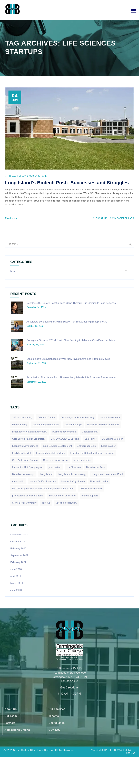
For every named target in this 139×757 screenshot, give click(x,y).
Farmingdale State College (50, 453)
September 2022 (19, 555)
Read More (11, 218)
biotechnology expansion (46, 424)
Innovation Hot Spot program (27, 467)
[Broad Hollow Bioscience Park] (12, 9)
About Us (10, 709)
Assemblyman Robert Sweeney (77, 417)
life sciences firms (95, 467)
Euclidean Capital (21, 453)
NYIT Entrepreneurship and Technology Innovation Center (43, 488)
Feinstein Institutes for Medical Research (92, 453)
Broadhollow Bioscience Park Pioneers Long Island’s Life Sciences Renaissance (70, 377)
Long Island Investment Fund (107, 474)
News (13, 271)
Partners (9, 722)
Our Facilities (56, 709)
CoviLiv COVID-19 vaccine (65, 438)
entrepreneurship (86, 445)
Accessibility (99, 750)
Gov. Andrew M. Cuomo (25, 460)
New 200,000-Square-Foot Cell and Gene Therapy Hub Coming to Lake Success (71, 303)
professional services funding (27, 495)
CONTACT (55, 729)
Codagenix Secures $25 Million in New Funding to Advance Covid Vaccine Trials (70, 340)
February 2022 (18, 562)
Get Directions (69, 687)
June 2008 (16, 590)
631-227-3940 (69, 681)
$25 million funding (22, 417)
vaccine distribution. (66, 502)
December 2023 (19, 534)
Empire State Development (57, 445)
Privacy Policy (122, 750)
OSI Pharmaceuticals (91, 488)
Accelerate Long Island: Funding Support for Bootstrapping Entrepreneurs (66, 321)
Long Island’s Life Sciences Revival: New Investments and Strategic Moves (68, 358)
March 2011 (16, 583)
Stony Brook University (24, 502)
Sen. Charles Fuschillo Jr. (62, 495)
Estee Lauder (108, 445)
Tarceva (46, 502)
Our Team (10, 716)
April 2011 (15, 576)
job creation (55, 467)
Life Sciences (74, 467)
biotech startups (73, 424)
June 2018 (16, 569)
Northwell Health (99, 481)
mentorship (18, 481)
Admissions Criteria (17, 729)
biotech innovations (110, 417)
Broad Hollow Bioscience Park (28, 176)
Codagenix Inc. (90, 431)
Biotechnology (19, 424)
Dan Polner (90, 438)
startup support (90, 495)
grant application (82, 460)
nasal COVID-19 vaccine (43, 481)
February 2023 (18, 548)
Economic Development (25, 445)
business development (64, 431)
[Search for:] (69, 244)
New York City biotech (73, 481)
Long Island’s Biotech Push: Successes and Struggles (67, 182)
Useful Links (56, 722)
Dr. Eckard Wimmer (112, 438)
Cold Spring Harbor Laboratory (28, 438)
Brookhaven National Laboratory (29, 431)
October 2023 (17, 541)
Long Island (46, 474)
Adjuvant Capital (46, 417)
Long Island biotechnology (72, 474)
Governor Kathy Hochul (55, 460)
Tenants (53, 716)
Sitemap (130, 753)
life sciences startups (23, 474)
